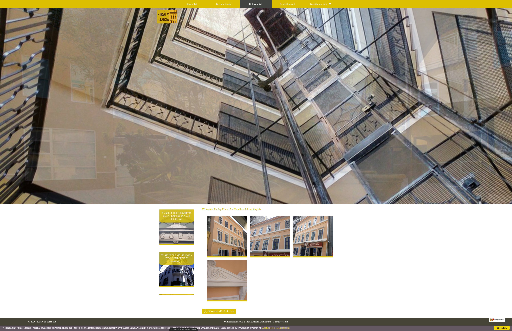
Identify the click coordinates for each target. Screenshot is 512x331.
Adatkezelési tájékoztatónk (275, 327)
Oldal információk (233, 321)
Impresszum (281, 321)
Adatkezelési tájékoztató (259, 321)
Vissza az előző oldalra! (221, 311)
